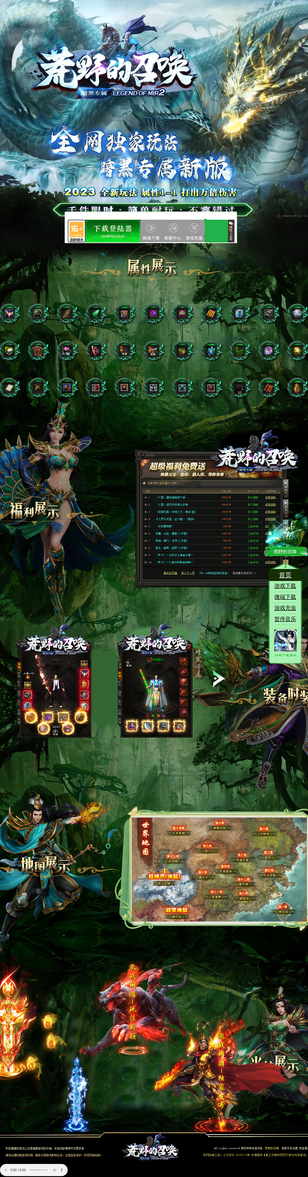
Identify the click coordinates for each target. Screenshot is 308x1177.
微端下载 (285, 597)
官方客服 (198, 231)
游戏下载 (116, 231)
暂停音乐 (285, 619)
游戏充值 (152, 230)
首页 (285, 575)
